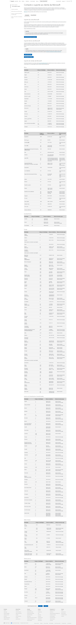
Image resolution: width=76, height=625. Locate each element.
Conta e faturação (32, 1)
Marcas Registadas (51, 623)
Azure (38, 613)
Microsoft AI (39, 610)
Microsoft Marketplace (52, 616)
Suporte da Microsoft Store (19, 613)
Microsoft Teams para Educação (30, 613)
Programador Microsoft (52, 610)
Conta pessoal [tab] (27, 15)
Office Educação (29, 616)
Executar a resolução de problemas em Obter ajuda (16, 14)
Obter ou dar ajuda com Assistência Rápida (16, 17)
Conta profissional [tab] (33, 15)
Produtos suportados (14, 9)
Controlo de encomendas (18, 616)
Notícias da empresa (63, 613)
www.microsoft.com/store (43, 63)
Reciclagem (17, 617)
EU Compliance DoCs (64, 623)
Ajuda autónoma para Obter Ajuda (16, 11)
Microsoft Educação (29, 610)
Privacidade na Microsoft (64, 614)
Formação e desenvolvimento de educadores (32, 617)
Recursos (37, 1)
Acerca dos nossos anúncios (57, 623)
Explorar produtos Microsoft (7, 617)
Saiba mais (25, 11)
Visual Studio (51, 620)
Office (20, 1)
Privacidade (41, 623)
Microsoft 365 (16, 1)
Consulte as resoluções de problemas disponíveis (53, 51)
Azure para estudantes (29, 620)
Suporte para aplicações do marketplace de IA (55, 613)
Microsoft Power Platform (52, 617)
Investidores (62, 616)
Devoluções (17, 614)
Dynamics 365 (39, 614)
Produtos (23, 1)
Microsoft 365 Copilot (40, 617)
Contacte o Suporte (14, 4)
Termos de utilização (46, 623)
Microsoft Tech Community (53, 614)
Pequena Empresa (40, 620)
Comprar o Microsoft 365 (43, 1)
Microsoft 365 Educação (29, 614)
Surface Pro (5, 610)
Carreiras (62, 610)
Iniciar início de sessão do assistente (30, 36)
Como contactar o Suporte (16, 6)
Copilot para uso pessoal (6, 614)
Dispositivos (27, 1)
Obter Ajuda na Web (28, 54)
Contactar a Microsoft (36, 623)
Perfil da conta (17, 610)
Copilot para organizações (6, 613)
